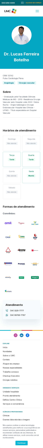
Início (5, 347)
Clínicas (6, 415)
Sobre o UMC (9, 355)
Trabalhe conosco (11, 372)
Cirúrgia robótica (10, 380)
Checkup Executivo (11, 376)
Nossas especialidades (12, 368)
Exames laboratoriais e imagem (16, 419)
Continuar (21, 443)
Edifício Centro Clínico (12, 400)
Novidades (7, 351)
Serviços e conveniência (13, 404)
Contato (6, 359)
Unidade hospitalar (11, 392)
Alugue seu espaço (11, 364)
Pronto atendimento (11, 396)
